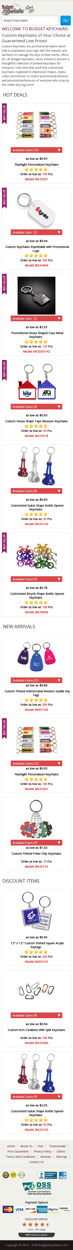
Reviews (45, 1157)
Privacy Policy (43, 1151)
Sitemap (61, 1157)
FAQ (40, 1146)
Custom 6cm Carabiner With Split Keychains (36, 1030)
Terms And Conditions (20, 1157)
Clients (61, 1151)
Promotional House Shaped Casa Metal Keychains (37, 335)
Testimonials (57, 1146)
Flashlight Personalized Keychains (37, 164)
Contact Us (36, 1162)
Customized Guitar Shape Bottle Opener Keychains (37, 507)
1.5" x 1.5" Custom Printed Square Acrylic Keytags (37, 945)
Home (11, 1146)
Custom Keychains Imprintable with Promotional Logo (37, 249)
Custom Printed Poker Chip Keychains (36, 853)
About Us (26, 1146)
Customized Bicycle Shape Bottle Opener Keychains (37, 595)
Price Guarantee (18, 1151)
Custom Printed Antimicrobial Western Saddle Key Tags (37, 693)
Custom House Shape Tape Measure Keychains (36, 421)
